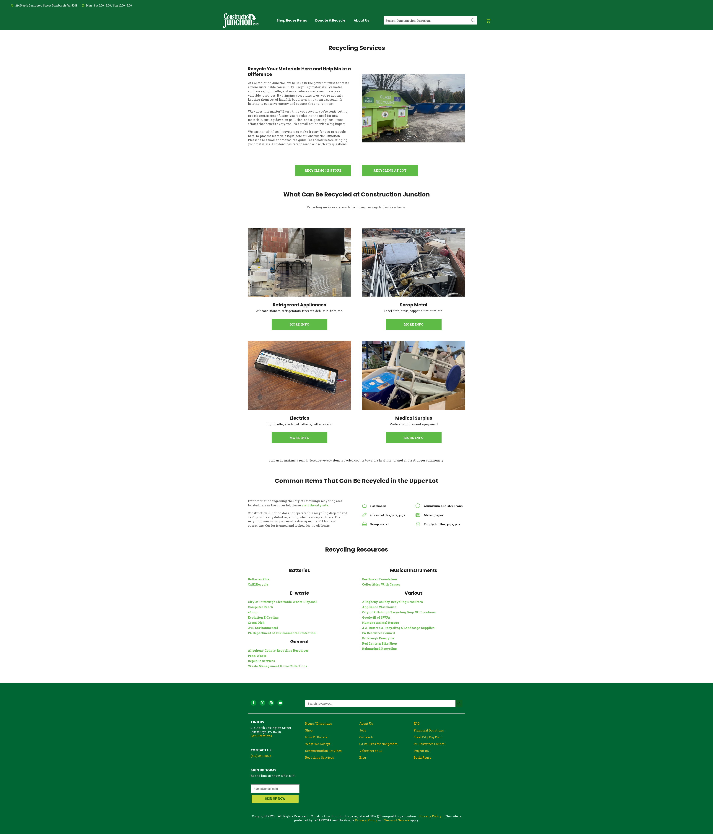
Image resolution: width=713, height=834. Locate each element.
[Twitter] (262, 703)
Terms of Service (396, 820)
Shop (308, 730)
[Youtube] (280, 703)
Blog (362, 757)
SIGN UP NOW (275, 798)
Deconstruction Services (323, 750)
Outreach (366, 737)
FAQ (416, 723)
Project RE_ (422, 750)
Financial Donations (429, 730)
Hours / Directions (318, 723)
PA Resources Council (429, 744)
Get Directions (261, 736)
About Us (366, 723)
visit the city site (315, 505)
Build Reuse (422, 757)
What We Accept (317, 744)
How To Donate (316, 737)
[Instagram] (271, 703)
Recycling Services (319, 757)
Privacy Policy (430, 816)
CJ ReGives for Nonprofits (378, 744)
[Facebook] (253, 703)
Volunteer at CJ (370, 750)
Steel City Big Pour (428, 737)
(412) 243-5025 (261, 756)
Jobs (362, 730)
